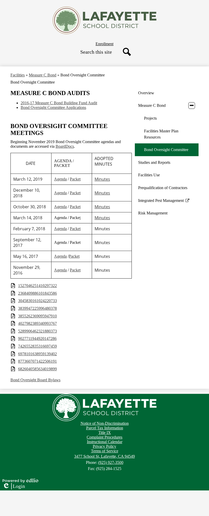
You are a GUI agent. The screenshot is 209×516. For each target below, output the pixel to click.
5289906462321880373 (37, 331)
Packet (75, 179)
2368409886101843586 (37, 293)
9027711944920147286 (37, 338)
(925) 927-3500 (110, 462)
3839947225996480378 (37, 308)
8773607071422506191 (37, 361)
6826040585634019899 (37, 369)
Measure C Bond (42, 75)
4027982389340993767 (37, 323)
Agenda (60, 179)
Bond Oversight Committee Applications (53, 107)
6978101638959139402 (37, 354)
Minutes (102, 179)
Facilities (17, 75)
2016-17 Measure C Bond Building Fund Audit (59, 103)
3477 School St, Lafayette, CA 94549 (104, 456)
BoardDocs (65, 146)
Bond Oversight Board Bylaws (35, 380)
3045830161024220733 (37, 301)
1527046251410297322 (37, 285)
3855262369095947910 (37, 316)
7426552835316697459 (37, 346)
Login (14, 486)
